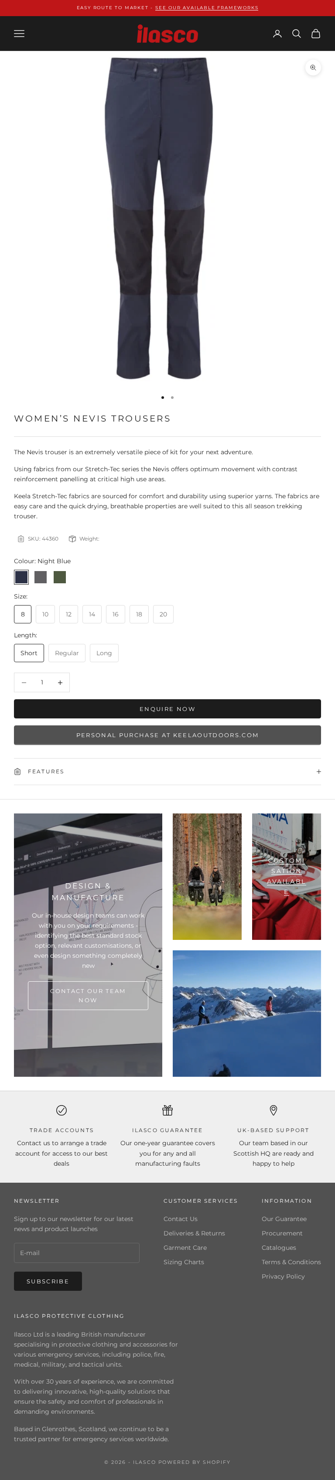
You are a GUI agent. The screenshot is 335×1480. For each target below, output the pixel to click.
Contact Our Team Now (88, 995)
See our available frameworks (206, 7)
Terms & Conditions (291, 1262)
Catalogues (279, 1248)
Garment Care (185, 1248)
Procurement (282, 1233)
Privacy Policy (283, 1276)
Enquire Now (167, 708)
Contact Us (181, 1219)
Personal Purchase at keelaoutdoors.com (167, 734)
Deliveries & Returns (194, 1233)
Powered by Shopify (194, 1462)
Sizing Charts (184, 1262)
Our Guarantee (284, 1219)
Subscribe (48, 1281)
